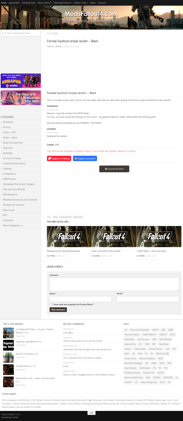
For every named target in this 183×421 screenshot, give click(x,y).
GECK (127, 353)
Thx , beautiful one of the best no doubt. (82, 357)
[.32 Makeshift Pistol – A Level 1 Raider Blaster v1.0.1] (8, 333)
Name (53, 293)
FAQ (167, 349)
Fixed (65, 366)
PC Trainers (173, 403)
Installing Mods (28, 2)
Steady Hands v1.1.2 (26, 366)
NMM (154, 363)
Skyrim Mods (8, 407)
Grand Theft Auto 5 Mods (154, 403)
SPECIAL (156, 377)
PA (154, 368)
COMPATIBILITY (149, 334)
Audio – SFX (9, 132)
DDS (154, 339)
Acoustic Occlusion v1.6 (27, 353)
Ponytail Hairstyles (132, 373)
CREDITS (163, 334)
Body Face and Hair (13, 142)
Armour (7, 127)
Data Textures (143, 339)
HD (133, 353)
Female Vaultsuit (65, 217)
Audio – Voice (10, 137)
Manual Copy (78, 217)
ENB (147, 344)
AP (126, 330)
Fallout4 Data (140, 349)
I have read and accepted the (73, 304)
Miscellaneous (10, 194)
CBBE (170, 330)
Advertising (6, 417)
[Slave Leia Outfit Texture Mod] (114, 236)
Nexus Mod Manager (133, 363)
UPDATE (128, 382)
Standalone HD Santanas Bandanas (63, 251)
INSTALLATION (162, 353)
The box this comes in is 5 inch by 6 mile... (83, 341)
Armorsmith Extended (139, 330)
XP (169, 382)
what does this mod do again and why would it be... (88, 349)
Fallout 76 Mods (52, 400)
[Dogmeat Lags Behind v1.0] (8, 345)
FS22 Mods (36, 400)
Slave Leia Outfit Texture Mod (106, 251)
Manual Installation (147, 358)
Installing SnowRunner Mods (95, 403)
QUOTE (161, 373)
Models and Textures (13, 204)
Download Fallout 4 (63, 2)
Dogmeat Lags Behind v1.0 (29, 341)
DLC (140, 344)
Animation (8, 122)
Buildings (7, 153)
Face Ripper (164, 344)
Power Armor (148, 373)
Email (120, 293)
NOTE (162, 363)
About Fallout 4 (45, 2)
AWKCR (155, 330)
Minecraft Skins (28, 403)
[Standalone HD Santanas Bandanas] (69, 236)
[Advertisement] (114, 70)
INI (151, 353)
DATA (55, 217)
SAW (148, 377)
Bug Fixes (8, 147)
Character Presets (12, 158)
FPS (174, 349)
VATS (162, 382)
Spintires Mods (68, 400)
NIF (146, 363)
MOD (160, 358)
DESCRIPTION (165, 339)
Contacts (102, 2)
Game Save (160, 400)
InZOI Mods (24, 400)
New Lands (8, 210)
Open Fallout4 (130, 368)
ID (146, 353)
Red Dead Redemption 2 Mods (51, 403)
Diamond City (130, 344)
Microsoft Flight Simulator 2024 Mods (95, 400)
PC (160, 368)
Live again (68, 332)
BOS (163, 330)
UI (177, 377)
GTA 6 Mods (74, 403)
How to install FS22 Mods (28, 407)
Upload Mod (14, 2)
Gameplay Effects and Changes (18, 184)
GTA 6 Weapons (9, 400)
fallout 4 (128, 349)
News (93, 2)
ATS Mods (149, 400)
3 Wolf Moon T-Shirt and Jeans (151, 251)
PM (165, 368)
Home (3, 2)
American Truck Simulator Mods (125, 403)
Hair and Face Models (14, 189)
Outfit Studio (144, 368)
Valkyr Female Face (149, 382)
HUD (140, 353)
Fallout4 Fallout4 (156, 349)
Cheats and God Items (14, 163)
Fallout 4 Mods (7, 414)
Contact (15, 417)
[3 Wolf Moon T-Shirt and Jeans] (159, 236)
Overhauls (8, 220)
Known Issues (130, 358)
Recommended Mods (134, 377)
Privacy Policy (86, 304)
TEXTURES (168, 377)
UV (136, 382)
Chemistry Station (132, 334)
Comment (54, 275)
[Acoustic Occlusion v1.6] (8, 357)
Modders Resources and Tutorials (20, 199)
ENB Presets (9, 179)
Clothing (52, 33)
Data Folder (129, 339)
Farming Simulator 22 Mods (129, 400)
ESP (154, 344)
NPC (5, 215)
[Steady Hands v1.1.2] (8, 369)
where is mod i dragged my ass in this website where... (89, 374)
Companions (9, 173)
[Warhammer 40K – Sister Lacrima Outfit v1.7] (8, 382)
